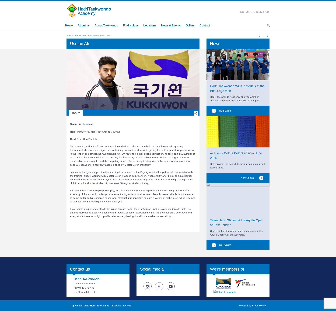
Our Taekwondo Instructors (88, 36)
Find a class (130, 25)
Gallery (190, 25)
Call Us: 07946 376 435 (255, 11)
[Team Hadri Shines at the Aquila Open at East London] (214, 245)
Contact (205, 25)
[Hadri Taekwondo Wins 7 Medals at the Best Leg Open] (214, 111)
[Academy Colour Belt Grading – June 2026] (261, 178)
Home (69, 25)
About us (84, 25)
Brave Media (259, 305)
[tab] (76, 113)
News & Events (171, 25)
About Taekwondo (106, 25)
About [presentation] (76, 113)
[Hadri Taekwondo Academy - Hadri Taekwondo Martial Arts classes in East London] (88, 10)
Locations (149, 25)
